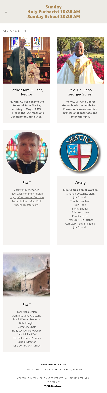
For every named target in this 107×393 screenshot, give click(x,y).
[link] (53, 17)
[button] (10, 12)
